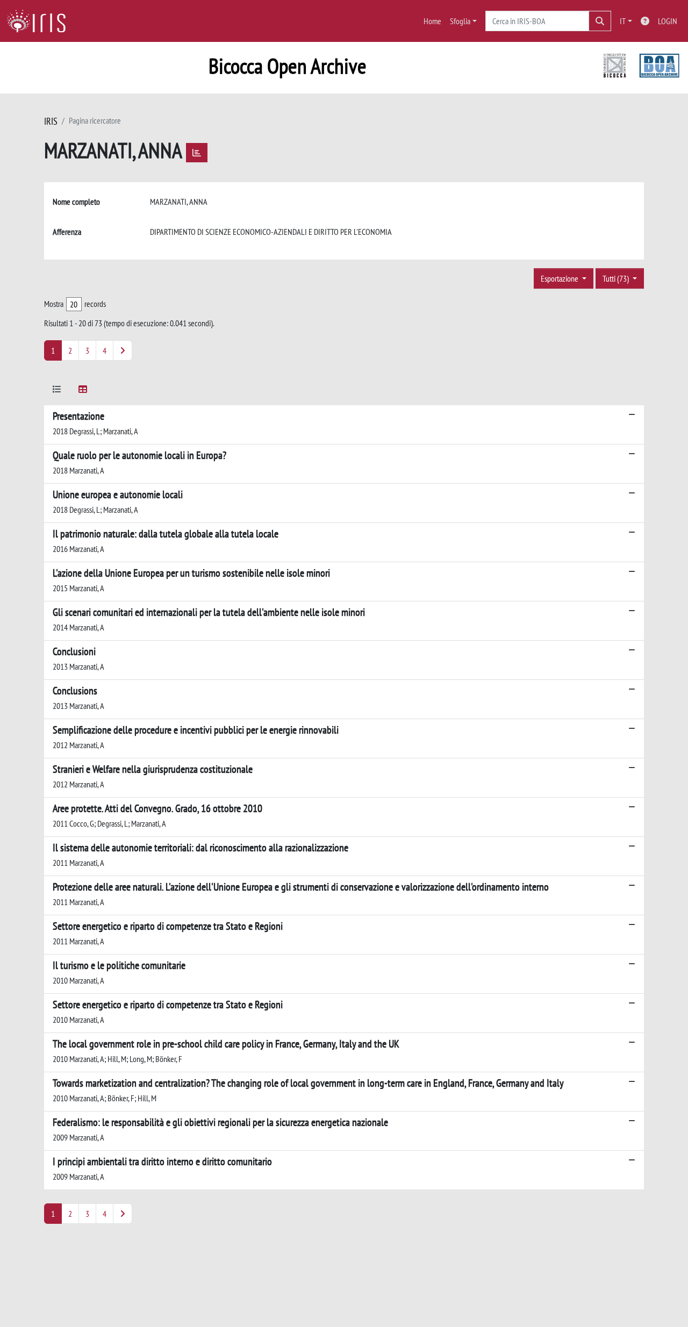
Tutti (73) (616, 278)
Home (432, 21)
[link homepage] (40, 21)
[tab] (57, 391)
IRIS (51, 121)
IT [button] (623, 21)
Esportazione (560, 278)
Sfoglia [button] (460, 21)
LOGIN (667, 21)
